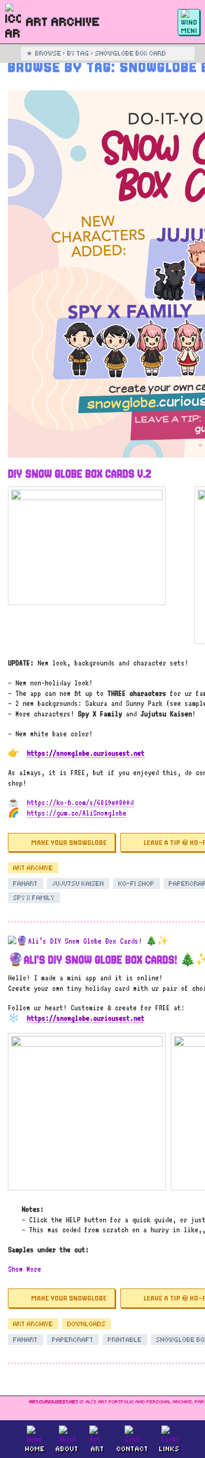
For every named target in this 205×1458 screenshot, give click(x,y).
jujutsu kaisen (78, 884)
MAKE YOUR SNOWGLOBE (69, 842)
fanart (25, 884)
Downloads (86, 1324)
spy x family (34, 898)
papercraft (73, 1340)
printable (125, 1340)
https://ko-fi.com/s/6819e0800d (80, 802)
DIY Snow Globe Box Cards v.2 (79, 474)
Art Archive (33, 868)
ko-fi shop (136, 884)
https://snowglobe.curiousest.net (86, 752)
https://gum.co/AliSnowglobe (76, 812)
